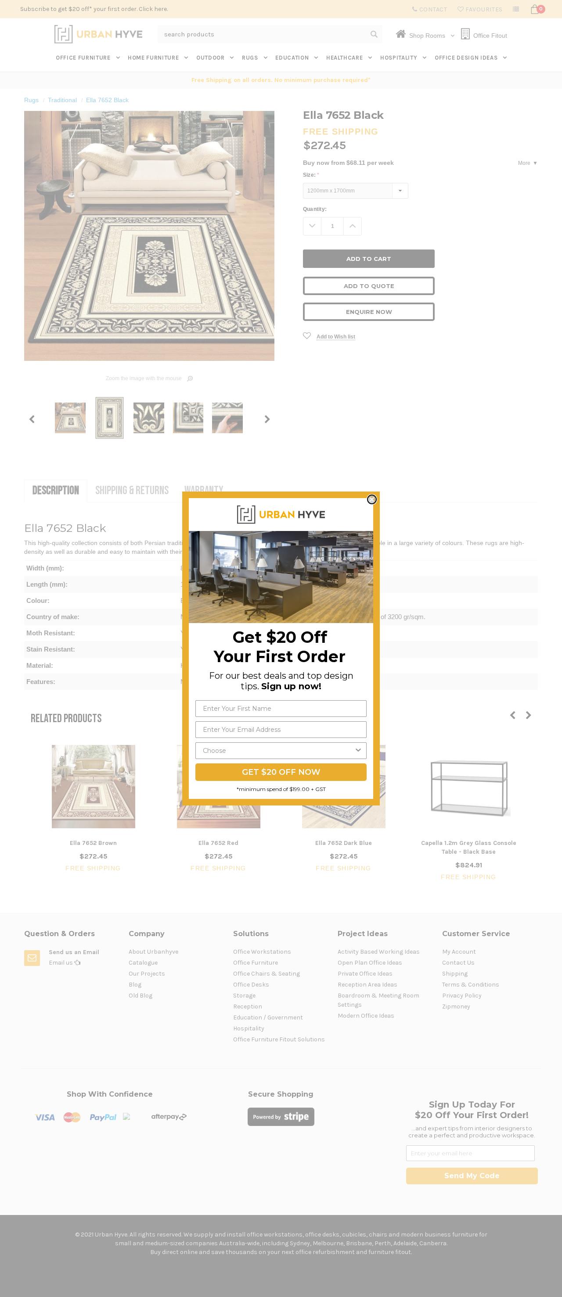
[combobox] (278, 751)
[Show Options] (358, 751)
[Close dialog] (371, 499)
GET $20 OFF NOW (281, 772)
